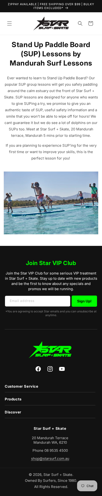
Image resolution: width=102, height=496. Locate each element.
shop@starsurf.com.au (50, 458)
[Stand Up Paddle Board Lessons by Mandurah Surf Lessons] (51, 234)
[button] (9, 23)
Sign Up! (84, 301)
